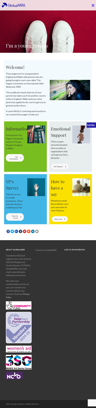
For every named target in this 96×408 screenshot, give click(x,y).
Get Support (58, 166)
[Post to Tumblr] (20, 231)
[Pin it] (24, 231)
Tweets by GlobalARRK (46, 250)
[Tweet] (12, 231)
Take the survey (15, 217)
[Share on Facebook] (8, 231)
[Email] (37, 231)
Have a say (58, 219)
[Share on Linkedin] (28, 231)
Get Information (13, 158)
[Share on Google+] (16, 231)
